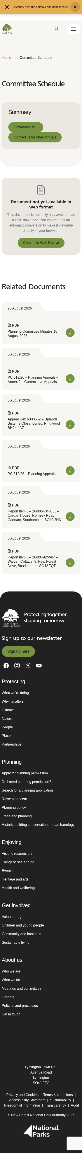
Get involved (16, 905)
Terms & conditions (58, 1095)
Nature (7, 718)
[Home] (7, 29)
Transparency (55, 1105)
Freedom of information (22, 1105)
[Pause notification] (75, 7)
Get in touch (11, 1014)
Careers (8, 997)
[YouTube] (39, 665)
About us (12, 960)
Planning (12, 762)
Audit (75, 1105)
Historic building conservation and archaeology (38, 825)
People (7, 727)
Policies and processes (20, 1005)
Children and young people (23, 925)
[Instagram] (17, 665)
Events (7, 871)
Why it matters (13, 701)
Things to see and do (18, 862)
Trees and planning (17, 816)
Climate (8, 710)
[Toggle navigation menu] (73, 29)
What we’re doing (15, 693)
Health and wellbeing (18, 888)
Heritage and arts (15, 879)
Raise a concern (14, 799)
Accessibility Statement (27, 1100)
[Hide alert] (7, 7)
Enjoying (11, 842)
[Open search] (56, 29)
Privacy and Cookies (22, 1095)
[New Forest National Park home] (11, 618)
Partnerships (11, 744)
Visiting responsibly (17, 853)
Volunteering (11, 917)
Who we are (11, 971)
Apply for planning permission (25, 773)
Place (6, 736)
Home (6, 57)
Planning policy (14, 807)
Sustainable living (16, 942)
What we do (11, 980)
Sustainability (60, 1100)
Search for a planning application (27, 790)
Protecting (13, 681)
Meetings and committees (21, 988)
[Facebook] (6, 665)
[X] (28, 665)
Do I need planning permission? (26, 782)
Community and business (21, 934)
